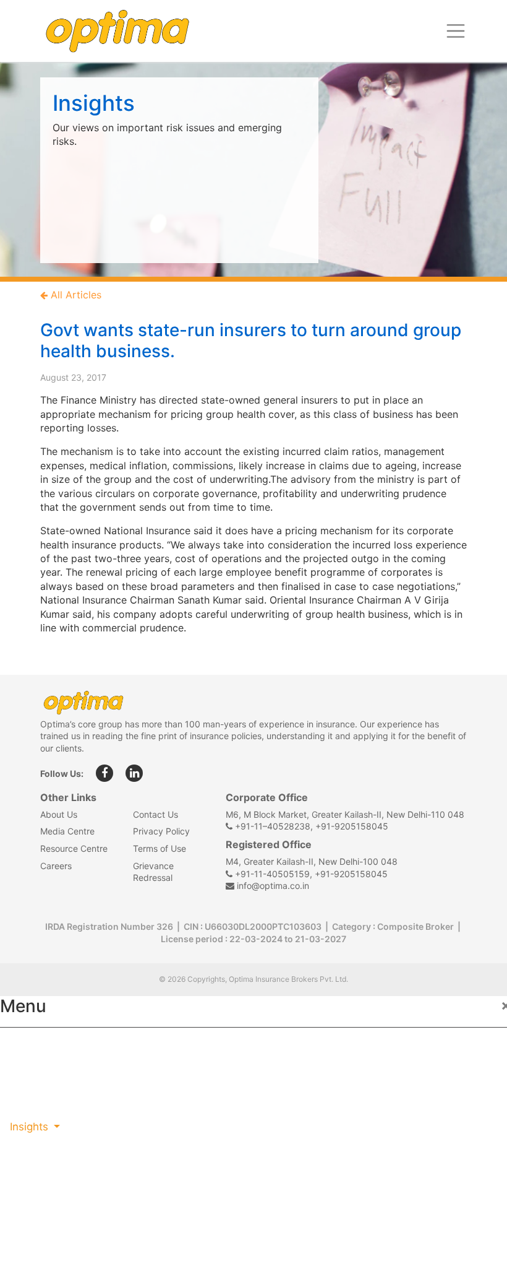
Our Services (41, 1099)
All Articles (74, 294)
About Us (58, 814)
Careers (56, 865)
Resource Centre (74, 848)
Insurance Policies (56, 1072)
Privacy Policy (161, 831)
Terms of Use (159, 848)
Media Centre (67, 831)
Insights (30, 1126)
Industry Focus (47, 1045)
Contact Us (155, 814)
